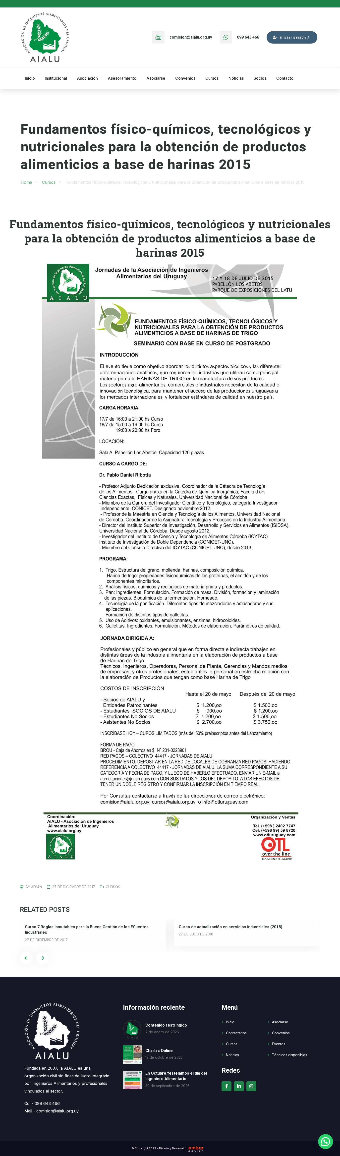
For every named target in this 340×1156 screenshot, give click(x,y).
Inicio (230, 1022)
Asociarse (280, 1022)
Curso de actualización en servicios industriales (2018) (230, 927)
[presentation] (26, 958)
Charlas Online (159, 1050)
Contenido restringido (166, 1025)
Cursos (113, 887)
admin (36, 887)
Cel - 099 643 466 (42, 1103)
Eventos (278, 1044)
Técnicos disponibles (289, 1055)
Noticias (232, 1055)
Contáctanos (236, 1033)
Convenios (281, 1033)
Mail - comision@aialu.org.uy (51, 1110)
